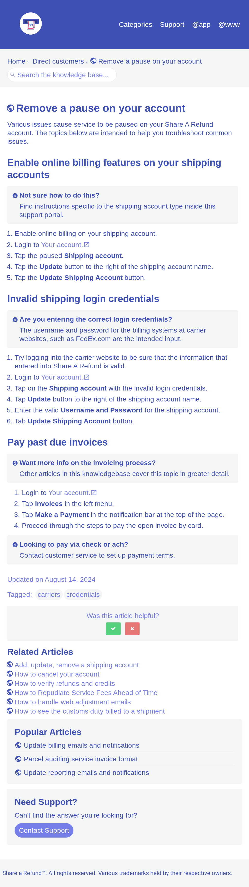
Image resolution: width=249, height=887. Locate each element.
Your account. (62, 244)
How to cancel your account (57, 674)
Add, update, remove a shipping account (77, 665)
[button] (113, 628)
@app (201, 24)
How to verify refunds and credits (65, 683)
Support (172, 24)
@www (229, 24)
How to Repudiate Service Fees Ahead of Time (86, 692)
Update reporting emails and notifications (86, 772)
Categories (135, 24)
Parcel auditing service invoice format (81, 759)
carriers (49, 594)
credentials (83, 594)
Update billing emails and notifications (81, 745)
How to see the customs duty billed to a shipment (90, 711)
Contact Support (44, 830)
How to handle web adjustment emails (73, 702)
